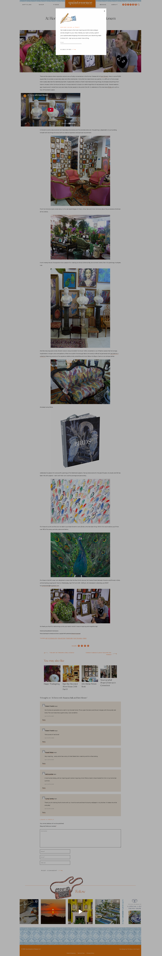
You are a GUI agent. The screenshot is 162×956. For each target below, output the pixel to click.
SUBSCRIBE (65, 49)
